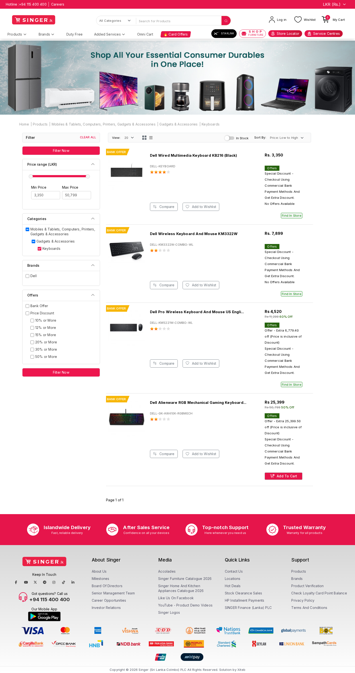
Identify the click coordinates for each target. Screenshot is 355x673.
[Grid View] (144, 137)
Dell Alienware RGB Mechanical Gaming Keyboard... (198, 402)
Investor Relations (106, 608)
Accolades (167, 571)
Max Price (70, 187)
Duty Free (74, 34)
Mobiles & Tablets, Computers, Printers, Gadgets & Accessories (104, 124)
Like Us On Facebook (176, 598)
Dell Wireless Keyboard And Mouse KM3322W (194, 233)
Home (24, 124)
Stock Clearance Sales (243, 593)
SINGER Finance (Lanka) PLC (248, 608)
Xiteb (241, 670)
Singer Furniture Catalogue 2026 (185, 579)
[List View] (151, 137)
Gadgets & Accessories (178, 124)
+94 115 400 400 (33, 4)
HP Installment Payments (244, 600)
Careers (57, 4)
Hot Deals (233, 586)
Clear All (88, 137)
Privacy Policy (302, 600)
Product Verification (307, 586)
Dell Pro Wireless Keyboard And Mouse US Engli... (197, 312)
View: (116, 138)
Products (14, 34)
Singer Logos (169, 612)
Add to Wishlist (203, 207)
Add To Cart (286, 476)
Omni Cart (145, 34)
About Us (99, 571)
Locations (233, 579)
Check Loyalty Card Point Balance (319, 593)
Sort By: (260, 137)
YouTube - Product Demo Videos (185, 605)
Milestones (100, 579)
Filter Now (61, 150)
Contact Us (234, 571)
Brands (44, 34)
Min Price (38, 187)
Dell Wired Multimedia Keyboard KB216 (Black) (193, 155)
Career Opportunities (109, 600)
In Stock (242, 138)
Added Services (107, 34)
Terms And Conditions (309, 608)
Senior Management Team (113, 593)
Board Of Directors (107, 586)
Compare (166, 207)
